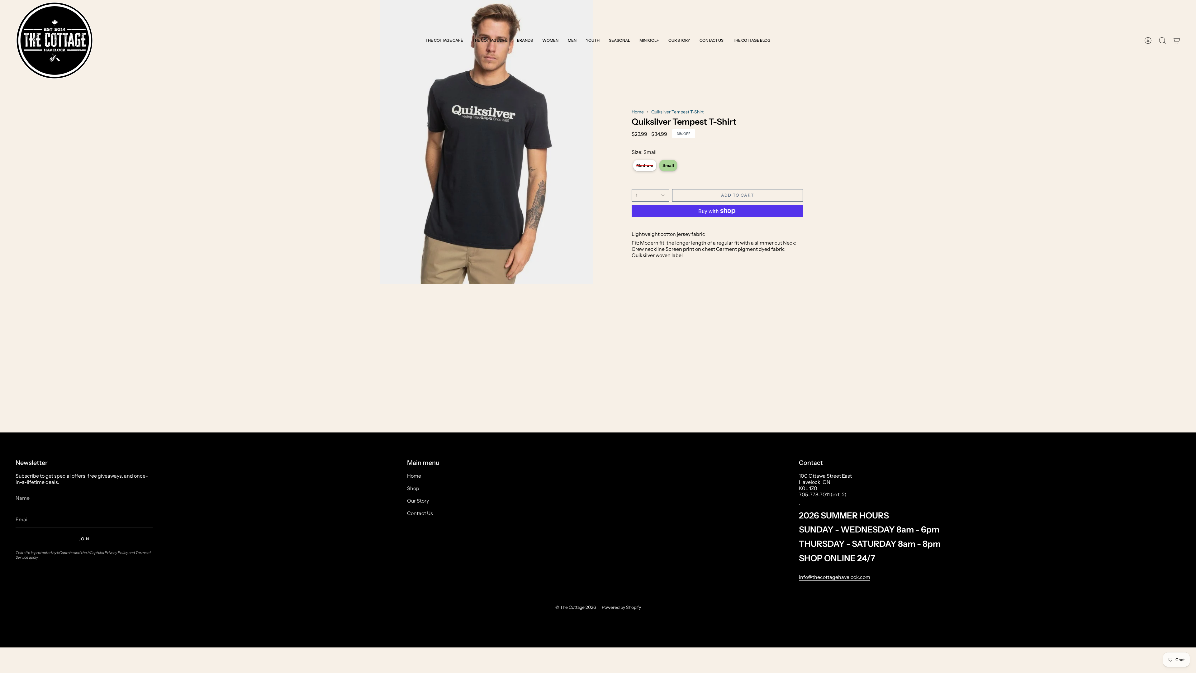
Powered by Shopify (621, 607)
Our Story (418, 501)
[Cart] (1177, 40)
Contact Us (420, 513)
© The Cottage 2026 (575, 607)
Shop (413, 488)
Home (638, 112)
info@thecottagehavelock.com (834, 577)
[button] (444, 40)
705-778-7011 (814, 494)
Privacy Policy (116, 552)
